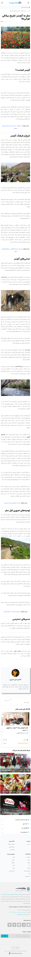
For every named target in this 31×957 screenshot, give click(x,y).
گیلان (13, 865)
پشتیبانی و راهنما (11, 844)
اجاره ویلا (12, 894)
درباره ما (28, 844)
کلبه (29, 873)
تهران (14, 857)
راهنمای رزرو (12, 849)
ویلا (29, 865)
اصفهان (13, 863)
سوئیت (29, 863)
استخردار (28, 857)
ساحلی (29, 860)
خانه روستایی (27, 876)
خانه (29, 11)
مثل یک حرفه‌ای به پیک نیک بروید (12, 503)
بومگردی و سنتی (27, 871)
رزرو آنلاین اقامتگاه (18, 894)
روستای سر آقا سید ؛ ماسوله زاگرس (12, 612)
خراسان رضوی (12, 871)
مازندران (13, 860)
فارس (13, 868)
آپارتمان (28, 868)
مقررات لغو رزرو (12, 847)
